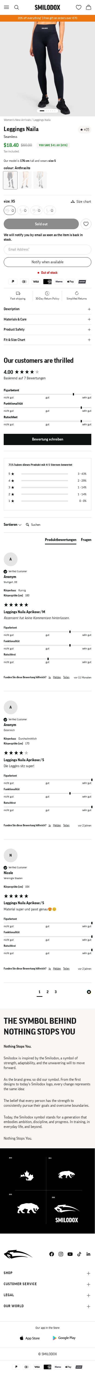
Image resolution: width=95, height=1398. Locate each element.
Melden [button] (57, 677)
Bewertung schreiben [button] (47, 439)
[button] (39, 992)
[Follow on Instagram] (61, 1254)
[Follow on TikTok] (79, 1254)
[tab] (60, 540)
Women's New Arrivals (17, 119)
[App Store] (31, 1338)
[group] (47, 372)
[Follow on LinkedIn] (88, 1254)
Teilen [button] (66, 677)
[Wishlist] (86, 224)
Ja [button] (50, 677)
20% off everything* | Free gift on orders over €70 (47, 18)
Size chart (84, 201)
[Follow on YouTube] (70, 1254)
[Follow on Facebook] (51, 1254)
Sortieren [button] (11, 524)
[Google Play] (64, 1338)
